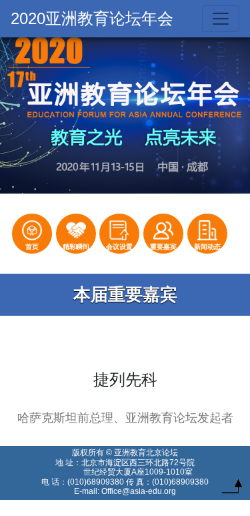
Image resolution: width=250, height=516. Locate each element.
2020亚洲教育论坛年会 (92, 18)
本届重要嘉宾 (125, 294)
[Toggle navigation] (220, 18)
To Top (232, 489)
